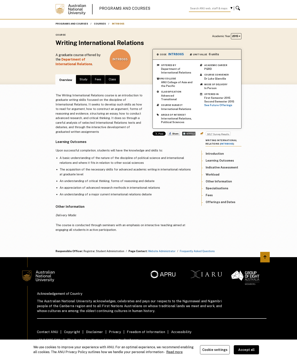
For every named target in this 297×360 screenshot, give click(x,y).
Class (112, 79)
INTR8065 (118, 23)
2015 (235, 36)
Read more (174, 352)
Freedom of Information (146, 332)
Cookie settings (214, 350)
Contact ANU (47, 332)
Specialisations (217, 188)
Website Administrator (162, 251)
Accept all (246, 350)
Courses (100, 23)
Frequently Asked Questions (197, 251)
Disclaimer (94, 332)
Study (83, 79)
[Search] (238, 8)
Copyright (72, 332)
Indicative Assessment (222, 167)
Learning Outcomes (220, 160)
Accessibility (181, 332)
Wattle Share (189, 134)
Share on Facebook (174, 134)
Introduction (215, 153)
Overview (65, 80)
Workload (212, 174)
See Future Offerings (218, 105)
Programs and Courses (125, 8)
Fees (98, 79)
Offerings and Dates (220, 202)
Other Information (219, 181)
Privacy (115, 332)
